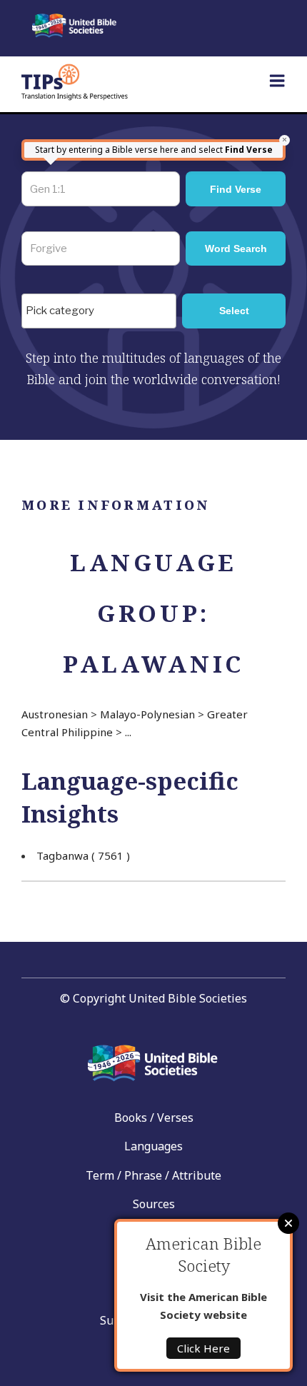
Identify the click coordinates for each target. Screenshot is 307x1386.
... (128, 732)
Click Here (203, 1348)
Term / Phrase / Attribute (153, 1175)
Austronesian (54, 714)
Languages (153, 1146)
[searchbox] (102, 311)
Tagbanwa (83, 855)
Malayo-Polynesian (147, 714)
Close (288, 1223)
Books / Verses (153, 1117)
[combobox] (98, 310)
